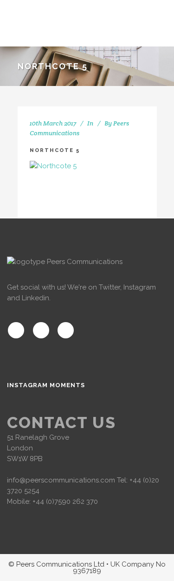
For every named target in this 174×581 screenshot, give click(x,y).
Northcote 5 (55, 150)
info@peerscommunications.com (61, 480)
